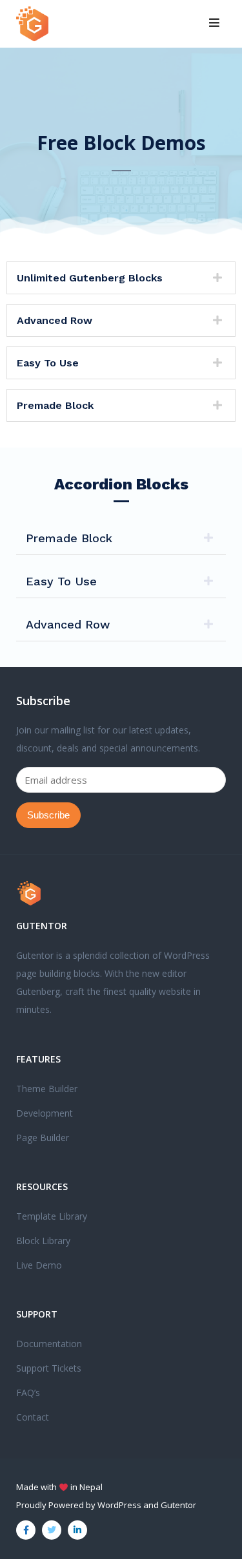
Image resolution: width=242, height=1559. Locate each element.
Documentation (49, 1343)
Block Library (43, 1240)
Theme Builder (46, 1088)
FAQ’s (28, 1392)
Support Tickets (48, 1368)
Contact (32, 1417)
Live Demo (39, 1265)
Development (44, 1113)
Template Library (51, 1216)
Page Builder (42, 1137)
